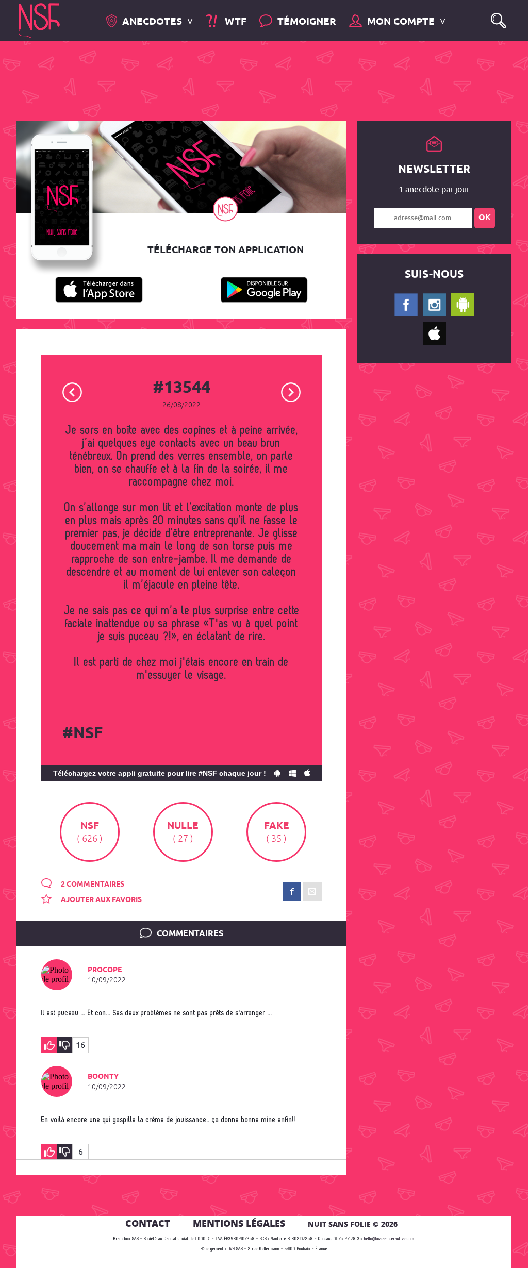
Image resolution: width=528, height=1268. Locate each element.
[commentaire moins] (64, 1045)
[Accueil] (39, 19)
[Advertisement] (255, 80)
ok (484, 217)
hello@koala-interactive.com (389, 1239)
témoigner (306, 21)
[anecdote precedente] (72, 391)
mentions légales (239, 1223)
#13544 (181, 388)
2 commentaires (91, 884)
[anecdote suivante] (291, 391)
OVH (231, 1249)
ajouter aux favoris (100, 900)
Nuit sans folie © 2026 (353, 1224)
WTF (234, 21)
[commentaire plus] (49, 1045)
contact (147, 1223)
